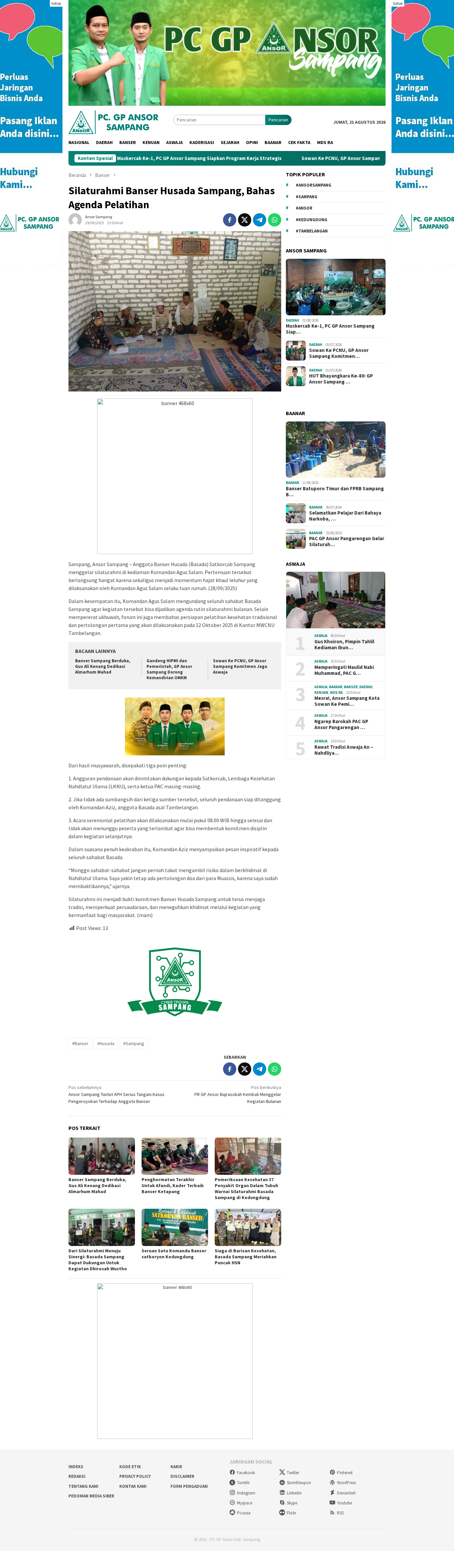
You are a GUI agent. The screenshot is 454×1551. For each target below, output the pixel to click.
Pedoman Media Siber (91, 1496)
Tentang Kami (83, 1486)
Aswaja (320, 635)
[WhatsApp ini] (274, 220)
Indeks (75, 1467)
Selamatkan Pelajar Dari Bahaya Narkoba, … (345, 516)
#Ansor (304, 208)
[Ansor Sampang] (113, 121)
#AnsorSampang (313, 185)
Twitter (293, 1472)
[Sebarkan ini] (229, 220)
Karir (176, 1467)
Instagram (246, 1493)
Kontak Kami (133, 1486)
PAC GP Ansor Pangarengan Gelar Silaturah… (346, 541)
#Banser (80, 1043)
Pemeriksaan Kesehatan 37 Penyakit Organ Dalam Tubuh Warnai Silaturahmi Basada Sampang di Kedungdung (246, 1188)
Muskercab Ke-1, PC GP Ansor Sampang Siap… (330, 329)
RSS (340, 1513)
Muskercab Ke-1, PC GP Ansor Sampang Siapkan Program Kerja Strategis (148, 158)
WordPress (346, 1482)
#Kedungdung (311, 220)
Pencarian (278, 120)
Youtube (344, 1503)
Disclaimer (182, 1476)
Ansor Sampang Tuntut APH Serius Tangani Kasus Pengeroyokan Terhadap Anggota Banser (116, 1094)
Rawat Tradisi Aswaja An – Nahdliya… (343, 750)
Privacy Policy (135, 1476)
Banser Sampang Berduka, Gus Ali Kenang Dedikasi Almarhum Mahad (102, 666)
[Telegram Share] (259, 220)
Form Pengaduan (189, 1486)
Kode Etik (130, 1467)
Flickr (291, 1513)
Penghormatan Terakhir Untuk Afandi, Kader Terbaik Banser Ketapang (173, 1185)
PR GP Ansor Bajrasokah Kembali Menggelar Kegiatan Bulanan (237, 1094)
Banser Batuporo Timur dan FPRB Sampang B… (335, 492)
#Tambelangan (312, 231)
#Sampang (133, 1043)
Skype (292, 1503)
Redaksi (76, 1476)
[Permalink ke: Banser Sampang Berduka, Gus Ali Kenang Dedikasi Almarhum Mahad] (101, 1156)
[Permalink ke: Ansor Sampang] (75, 220)
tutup (56, 3)
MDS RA (336, 692)
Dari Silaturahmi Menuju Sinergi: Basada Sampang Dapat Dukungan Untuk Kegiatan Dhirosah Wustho (97, 1260)
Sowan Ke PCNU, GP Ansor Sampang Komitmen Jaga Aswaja (317, 158)
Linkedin (294, 1493)
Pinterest (345, 1472)
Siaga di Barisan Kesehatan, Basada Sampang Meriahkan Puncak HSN (246, 1257)
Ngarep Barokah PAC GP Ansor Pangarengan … (341, 724)
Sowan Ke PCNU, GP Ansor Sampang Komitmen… (339, 353)
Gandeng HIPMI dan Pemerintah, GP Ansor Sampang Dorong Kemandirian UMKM (169, 669)
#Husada (105, 1043)
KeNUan (321, 692)
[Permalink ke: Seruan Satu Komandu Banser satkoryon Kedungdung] (175, 1227)
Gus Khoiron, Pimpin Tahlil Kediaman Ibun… (344, 645)
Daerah (292, 320)
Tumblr (243, 1482)
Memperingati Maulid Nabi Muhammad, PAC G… (344, 670)
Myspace (244, 1503)
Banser (351, 687)
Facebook (246, 1472)
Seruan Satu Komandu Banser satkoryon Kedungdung (174, 1254)
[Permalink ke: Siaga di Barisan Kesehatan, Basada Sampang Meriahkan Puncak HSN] (248, 1227)
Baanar (292, 482)
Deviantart (346, 1493)
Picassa (244, 1513)
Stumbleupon (299, 1482)
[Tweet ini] (244, 220)
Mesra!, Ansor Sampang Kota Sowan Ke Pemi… (347, 701)
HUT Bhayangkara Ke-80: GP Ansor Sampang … (341, 379)
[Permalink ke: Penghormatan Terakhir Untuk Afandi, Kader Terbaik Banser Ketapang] (175, 1156)
